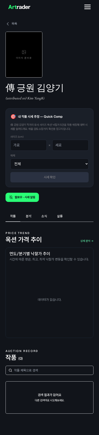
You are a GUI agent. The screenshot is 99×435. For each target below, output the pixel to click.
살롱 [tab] (60, 216)
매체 (12, 155)
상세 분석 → (86, 241)
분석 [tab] (28, 216)
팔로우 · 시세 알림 (25, 197)
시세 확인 (49, 177)
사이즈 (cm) (16, 137)
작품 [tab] (13, 216)
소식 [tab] (44, 216)
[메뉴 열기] (87, 7)
